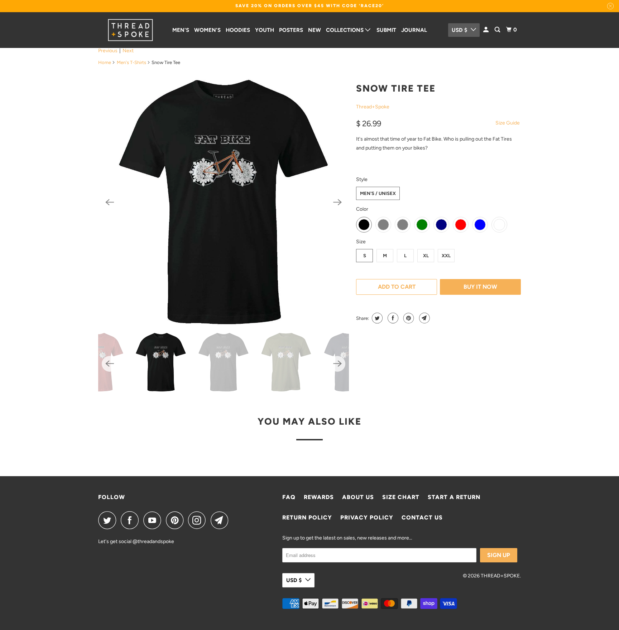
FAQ (289, 497)
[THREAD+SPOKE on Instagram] (199, 520)
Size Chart (400, 497)
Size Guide (507, 123)
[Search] (498, 29)
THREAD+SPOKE (500, 576)
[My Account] (486, 29)
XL (426, 255)
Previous (107, 51)
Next (128, 51)
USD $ (459, 30)
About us (358, 497)
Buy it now (480, 286)
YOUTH (264, 30)
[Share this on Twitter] (376, 318)
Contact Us (422, 517)
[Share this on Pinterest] (408, 318)
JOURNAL (414, 30)
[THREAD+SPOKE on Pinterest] (176, 520)
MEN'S (180, 30)
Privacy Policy (366, 517)
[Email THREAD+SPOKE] (221, 520)
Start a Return (454, 497)
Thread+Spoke (372, 107)
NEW (314, 30)
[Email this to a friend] (423, 318)
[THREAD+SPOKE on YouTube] (154, 520)
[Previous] (109, 202)
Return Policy (307, 517)
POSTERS (291, 30)
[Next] (337, 202)
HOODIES (238, 30)
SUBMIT (386, 30)
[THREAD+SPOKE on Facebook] (131, 520)
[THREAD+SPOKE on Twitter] (109, 520)
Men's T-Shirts (131, 62)
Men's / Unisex (378, 193)
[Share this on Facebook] (392, 318)
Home (104, 62)
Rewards (319, 497)
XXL (446, 255)
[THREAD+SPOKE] (130, 30)
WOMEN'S (207, 30)
